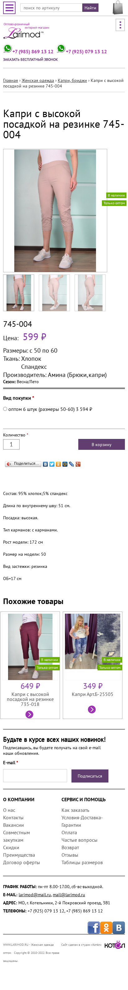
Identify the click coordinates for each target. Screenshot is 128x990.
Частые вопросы (80, 840)
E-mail (10, 762)
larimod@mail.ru (35, 894)
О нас (9, 810)
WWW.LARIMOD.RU (16, 945)
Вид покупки (18, 398)
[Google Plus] (78, 462)
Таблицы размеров (82, 862)
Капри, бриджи (72, 80)
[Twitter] (52, 462)
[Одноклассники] (58, 462)
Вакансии (13, 825)
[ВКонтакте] (45, 462)
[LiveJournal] (71, 462)
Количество (15, 435)
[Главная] (26, 33)
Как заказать (75, 810)
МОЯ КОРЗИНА (118, 7)
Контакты (13, 817)
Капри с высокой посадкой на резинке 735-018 (30, 699)
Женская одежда (38, 80)
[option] (31, 665)
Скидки (11, 847)
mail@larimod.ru (69, 894)
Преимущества (19, 855)
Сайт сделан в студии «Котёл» (81, 945)
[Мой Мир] (65, 462)
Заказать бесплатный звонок (30, 59)
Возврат (70, 847)
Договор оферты (21, 862)
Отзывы (70, 855)
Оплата (69, 832)
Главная (10, 80)
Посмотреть (30, 715)
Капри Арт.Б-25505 (92, 694)
